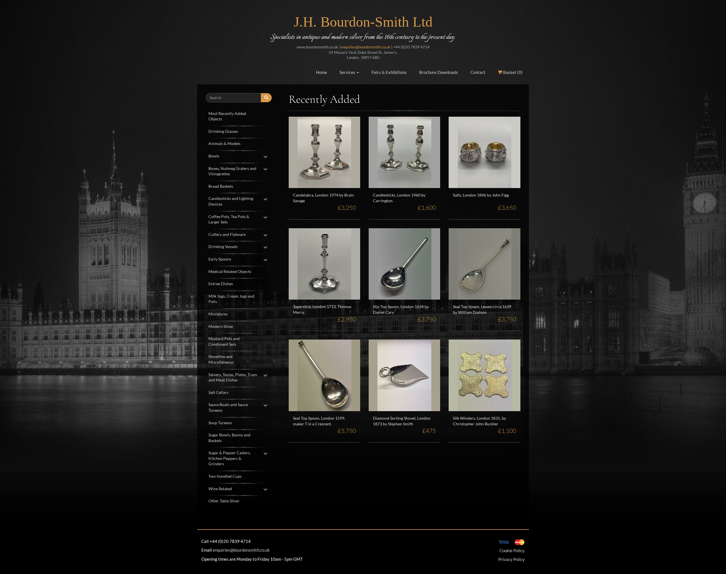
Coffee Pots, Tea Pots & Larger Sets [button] (228, 219)
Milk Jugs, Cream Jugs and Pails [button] (231, 299)
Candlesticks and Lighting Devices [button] (230, 201)
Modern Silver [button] (220, 326)
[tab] (239, 116)
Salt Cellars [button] (218, 392)
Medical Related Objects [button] (229, 271)
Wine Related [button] (220, 488)
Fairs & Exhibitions (389, 72)
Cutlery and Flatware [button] (227, 234)
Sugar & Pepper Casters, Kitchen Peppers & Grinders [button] (229, 458)
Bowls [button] (213, 155)
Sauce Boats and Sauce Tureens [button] (228, 407)
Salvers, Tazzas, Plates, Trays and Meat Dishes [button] (232, 377)
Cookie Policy (512, 550)
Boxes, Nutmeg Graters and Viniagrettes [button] (232, 171)
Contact (478, 72)
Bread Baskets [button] (220, 186)
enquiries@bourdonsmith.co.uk (365, 47)
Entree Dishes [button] (220, 283)
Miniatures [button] (218, 313)
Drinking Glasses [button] (223, 131)
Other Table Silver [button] (224, 500)
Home (321, 72)
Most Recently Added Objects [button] (227, 116)
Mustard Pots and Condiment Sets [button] (224, 341)
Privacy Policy (511, 559)
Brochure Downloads (438, 72)
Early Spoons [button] (219, 259)
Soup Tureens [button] (220, 422)
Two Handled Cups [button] (225, 476)
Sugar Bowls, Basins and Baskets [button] (229, 437)
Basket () (512, 72)
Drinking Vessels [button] (223, 246)
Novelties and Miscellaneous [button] (221, 359)
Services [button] (347, 72)
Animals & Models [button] (224, 143)
